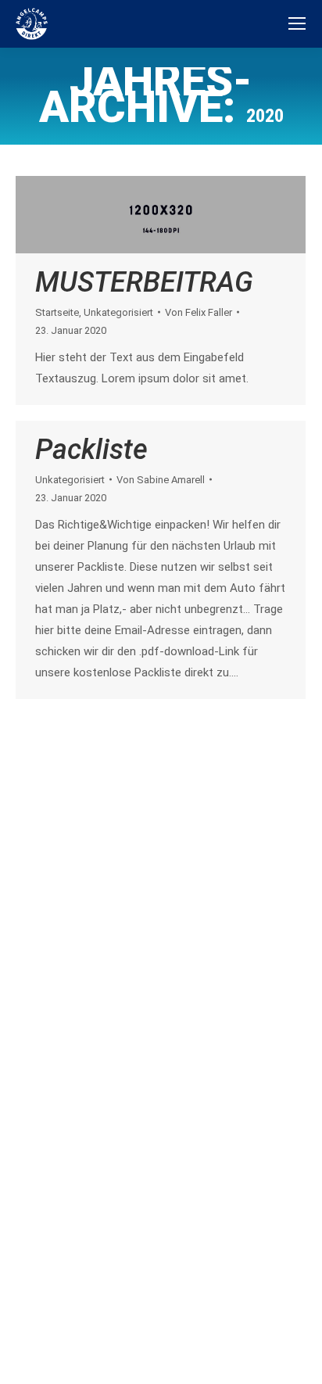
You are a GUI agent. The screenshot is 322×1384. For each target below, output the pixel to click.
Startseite (57, 312)
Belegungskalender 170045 (152, 757)
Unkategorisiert (118, 312)
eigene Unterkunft (75, 1208)
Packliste (91, 449)
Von (198, 312)
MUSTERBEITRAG (144, 282)
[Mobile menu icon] (297, 23)
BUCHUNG (99, 1177)
